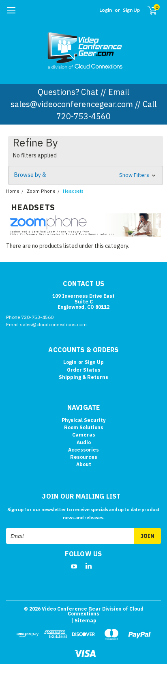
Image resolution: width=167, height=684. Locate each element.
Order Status (84, 369)
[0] (147, 10)
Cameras (83, 434)
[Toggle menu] (11, 14)
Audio (84, 442)
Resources (83, 457)
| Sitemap (83, 620)
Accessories (83, 449)
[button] (85, 175)
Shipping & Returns (83, 377)
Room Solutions (83, 427)
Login (105, 10)
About (83, 464)
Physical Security (83, 420)
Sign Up (131, 10)
